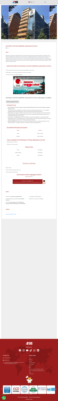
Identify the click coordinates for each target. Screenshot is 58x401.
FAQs (30, 372)
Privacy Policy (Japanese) (34, 397)
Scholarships (31, 373)
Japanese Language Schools (11, 214)
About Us (30, 359)
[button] (45, 2)
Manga (30, 365)
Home (30, 357)
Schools (30, 361)
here (32, 176)
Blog (30, 367)
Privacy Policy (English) (23, 397)
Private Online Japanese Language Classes (36, 370)
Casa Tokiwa (31, 364)
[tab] (12, 101)
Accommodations (32, 362)
